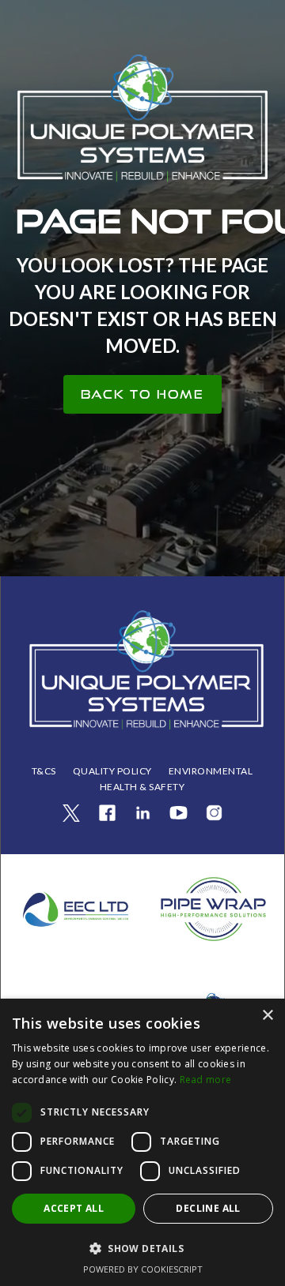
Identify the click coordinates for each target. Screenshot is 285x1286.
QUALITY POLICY (112, 771)
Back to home (142, 394)
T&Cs (44, 771)
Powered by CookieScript (143, 1269)
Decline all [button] (208, 1208)
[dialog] (142, 1142)
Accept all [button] (74, 1208)
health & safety (142, 787)
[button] (142, 1248)
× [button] (267, 1016)
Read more (206, 1079)
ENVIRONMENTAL (211, 771)
